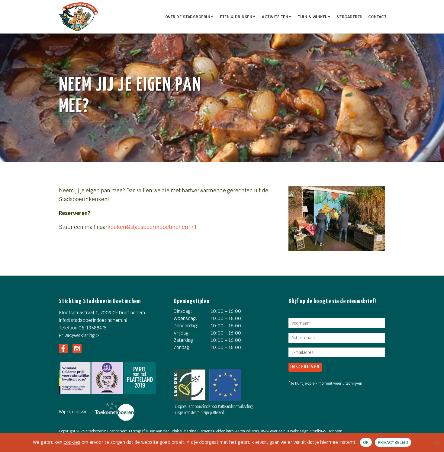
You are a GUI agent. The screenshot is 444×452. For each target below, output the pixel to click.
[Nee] (436, 443)
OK (366, 442)
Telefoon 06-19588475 (83, 328)
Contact (377, 16)
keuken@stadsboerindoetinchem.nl (152, 227)
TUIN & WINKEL (312, 16)
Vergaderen (350, 16)
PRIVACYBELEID (393, 442)
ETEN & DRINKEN (236, 16)
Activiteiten (275, 16)
